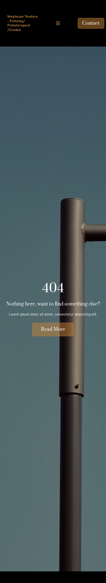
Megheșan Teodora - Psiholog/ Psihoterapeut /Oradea (22, 23)
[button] (58, 23)
